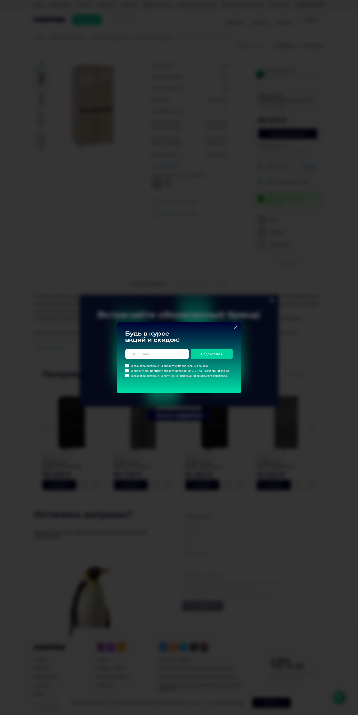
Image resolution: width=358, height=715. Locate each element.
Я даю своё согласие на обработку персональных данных (169, 366)
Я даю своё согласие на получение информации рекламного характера (179, 376)
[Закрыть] (235, 328)
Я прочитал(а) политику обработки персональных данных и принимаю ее (180, 371)
